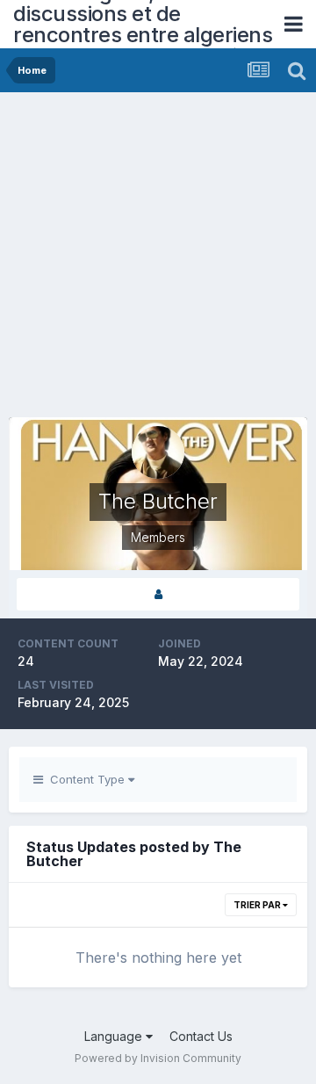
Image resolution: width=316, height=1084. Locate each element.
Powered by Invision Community (158, 1058)
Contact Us (201, 1036)
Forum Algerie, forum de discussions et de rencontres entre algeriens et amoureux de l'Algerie (142, 24)
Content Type (85, 779)
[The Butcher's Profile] (158, 594)
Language (115, 1036)
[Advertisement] (158, 259)
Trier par (258, 905)
